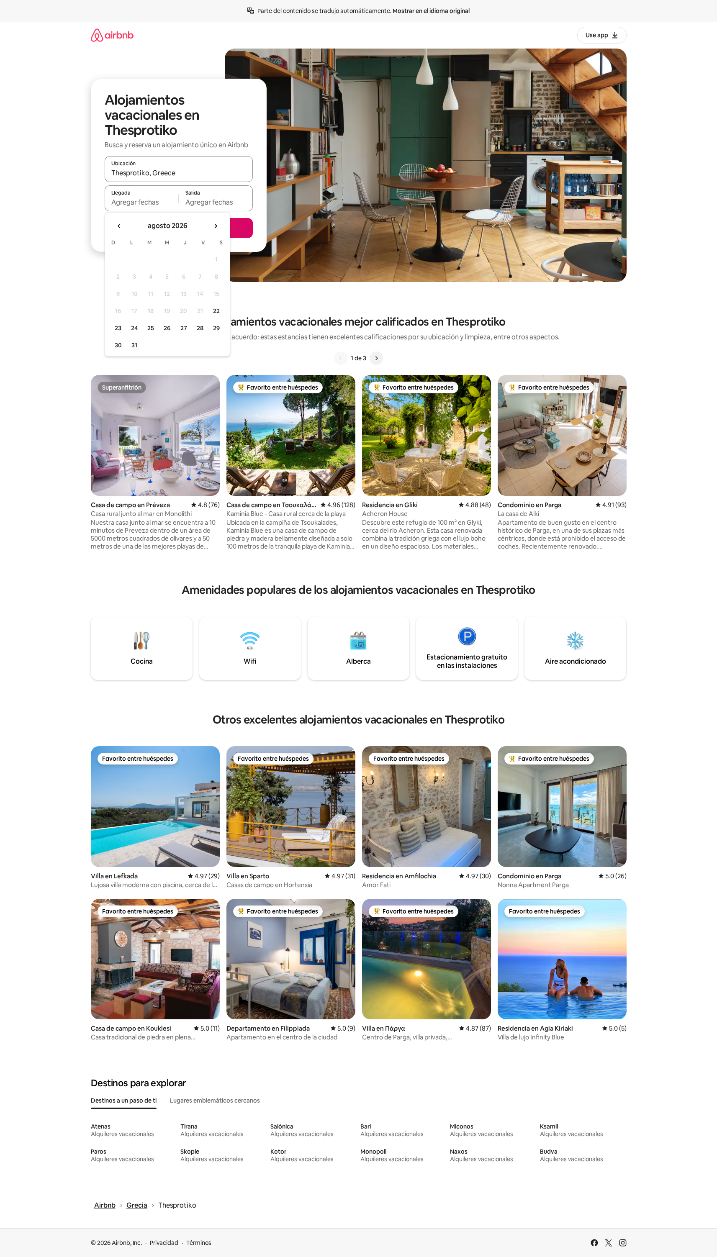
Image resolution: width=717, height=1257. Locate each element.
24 (134, 328)
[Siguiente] (376, 358)
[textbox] (141, 202)
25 (150, 328)
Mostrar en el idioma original (431, 11)
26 (167, 328)
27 (183, 328)
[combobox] (178, 173)
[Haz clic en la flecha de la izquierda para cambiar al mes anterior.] (119, 225)
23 (118, 328)
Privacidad (164, 1243)
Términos (198, 1243)
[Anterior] (340, 358)
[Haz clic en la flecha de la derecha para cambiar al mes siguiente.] (215, 225)
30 (118, 345)
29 (216, 328)
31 (134, 345)
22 (216, 311)
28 (200, 328)
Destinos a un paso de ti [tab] (124, 1100)
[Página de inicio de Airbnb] (112, 35)
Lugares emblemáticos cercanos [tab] (215, 1100)
